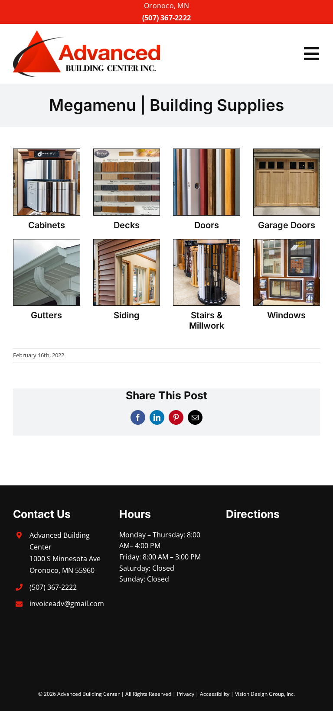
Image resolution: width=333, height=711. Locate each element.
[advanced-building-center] (86, 34)
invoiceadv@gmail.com (66, 603)
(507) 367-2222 (166, 18)
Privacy (185, 694)
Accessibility (214, 694)
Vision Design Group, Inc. (265, 694)
